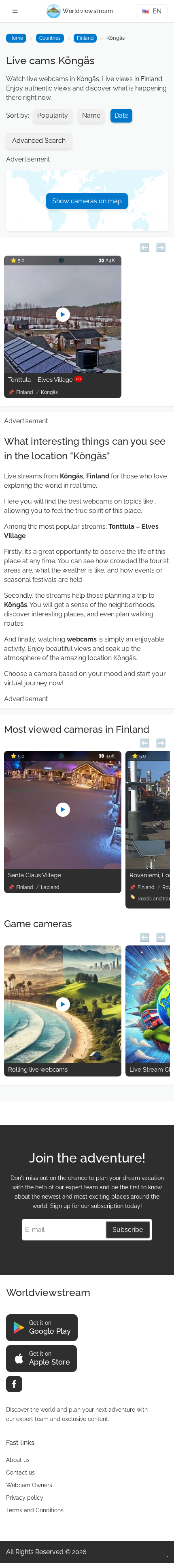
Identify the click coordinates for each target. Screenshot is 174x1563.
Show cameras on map (87, 201)
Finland (85, 38)
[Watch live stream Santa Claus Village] (62, 866)
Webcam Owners (29, 1485)
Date (121, 115)
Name (91, 115)
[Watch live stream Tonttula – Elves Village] (62, 371)
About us (18, 1460)
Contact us (20, 1472)
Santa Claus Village (34, 875)
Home (16, 38)
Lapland (50, 887)
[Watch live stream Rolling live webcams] (62, 1061)
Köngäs (49, 392)
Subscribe (127, 1230)
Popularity (52, 115)
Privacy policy (24, 1497)
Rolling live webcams (38, 1069)
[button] (145, 246)
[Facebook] (14, 1384)
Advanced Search (39, 140)
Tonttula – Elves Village (44, 379)
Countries (50, 38)
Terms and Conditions (35, 1510)
